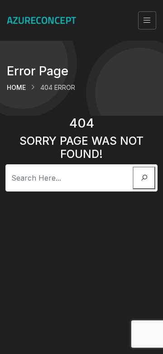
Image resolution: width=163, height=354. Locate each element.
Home (16, 87)
